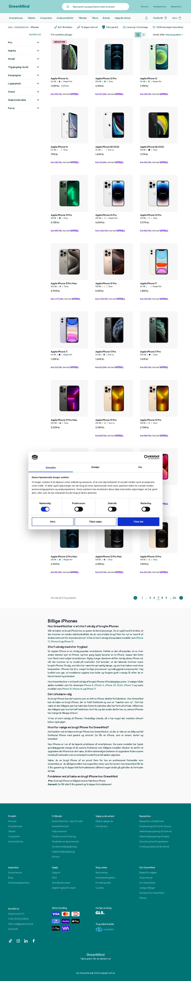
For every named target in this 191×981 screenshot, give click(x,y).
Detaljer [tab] (95, 467)
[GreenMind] (19, 6)
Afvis (52, 521)
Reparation (176, 6)
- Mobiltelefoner (21, 27)
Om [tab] (140, 467)
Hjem (10, 27)
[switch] (78, 509)
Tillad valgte (95, 521)
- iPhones (34, 27)
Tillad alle (138, 521)
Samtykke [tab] (51, 467)
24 (174, 597)
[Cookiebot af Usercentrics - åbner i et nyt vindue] (146, 457)
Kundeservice (159, 6)
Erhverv (145, 6)
